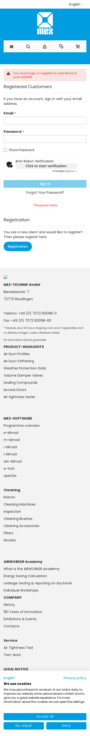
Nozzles (10, 540)
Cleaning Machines (20, 504)
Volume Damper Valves (23, 375)
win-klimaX (13, 461)
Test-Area (12, 654)
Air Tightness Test (18, 647)
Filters (8, 533)
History (9, 604)
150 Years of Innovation (23, 611)
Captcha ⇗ (65, 171)
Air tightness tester (19, 397)
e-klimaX (11, 432)
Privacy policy (75, 678)
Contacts (11, 626)
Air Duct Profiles (17, 354)
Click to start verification (46, 166)
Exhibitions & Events (20, 619)
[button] (76, 4)
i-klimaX (10, 447)
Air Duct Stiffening (19, 361)
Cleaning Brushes (18, 518)
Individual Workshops (21, 590)
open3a (10, 475)
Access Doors (15, 389)
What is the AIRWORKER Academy (32, 568)
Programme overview (22, 425)
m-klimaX (12, 439)
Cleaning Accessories (21, 525)
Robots (9, 497)
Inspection (12, 511)
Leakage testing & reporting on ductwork (38, 583)
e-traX (9, 468)
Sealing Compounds (20, 382)
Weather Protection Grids (25, 368)
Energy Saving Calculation (25, 576)
